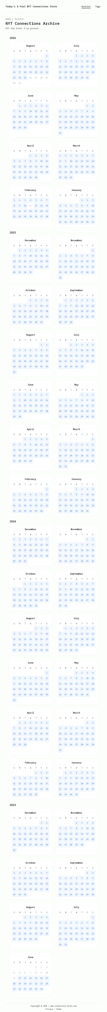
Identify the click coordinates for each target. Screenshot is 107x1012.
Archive (86, 6)
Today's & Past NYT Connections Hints (31, 6)
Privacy (49, 1009)
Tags (97, 6)
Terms (58, 1009)
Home (8, 19)
